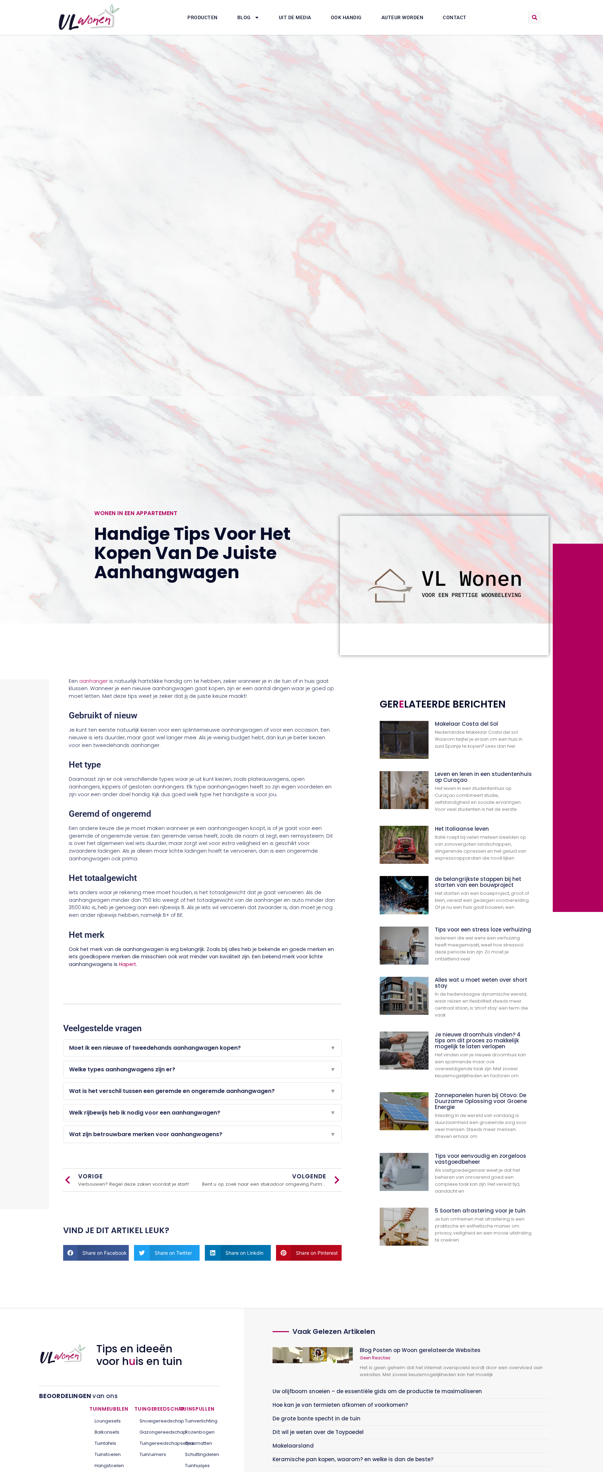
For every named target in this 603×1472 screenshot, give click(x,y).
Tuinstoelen (108, 1454)
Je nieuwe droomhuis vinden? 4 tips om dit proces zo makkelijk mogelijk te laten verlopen (478, 1040)
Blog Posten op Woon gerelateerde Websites (420, 1350)
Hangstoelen (109, 1465)
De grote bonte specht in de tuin (316, 1418)
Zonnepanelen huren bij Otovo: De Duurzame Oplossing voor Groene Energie (481, 1101)
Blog (244, 17)
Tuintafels (105, 1443)
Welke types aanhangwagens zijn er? (202, 1069)
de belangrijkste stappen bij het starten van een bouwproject (478, 882)
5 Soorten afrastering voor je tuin (480, 1210)
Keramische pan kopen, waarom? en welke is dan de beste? (353, 1459)
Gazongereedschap (154, 1432)
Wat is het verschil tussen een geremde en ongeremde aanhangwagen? (202, 1091)
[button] (534, 17)
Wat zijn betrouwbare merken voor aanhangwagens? (202, 1134)
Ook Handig (346, 17)
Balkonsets (107, 1432)
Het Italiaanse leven (462, 828)
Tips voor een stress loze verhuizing (483, 929)
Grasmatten (198, 1443)
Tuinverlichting (199, 1421)
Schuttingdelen (199, 1454)
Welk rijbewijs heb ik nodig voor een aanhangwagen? (202, 1113)
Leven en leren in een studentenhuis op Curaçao (483, 777)
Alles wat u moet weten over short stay (481, 982)
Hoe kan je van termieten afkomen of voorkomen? (340, 1405)
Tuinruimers (153, 1454)
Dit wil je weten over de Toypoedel (318, 1432)
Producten (202, 17)
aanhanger (93, 681)
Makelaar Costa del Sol (466, 723)
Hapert (127, 964)
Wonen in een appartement (135, 513)
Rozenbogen (199, 1432)
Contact (455, 17)
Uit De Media (295, 17)
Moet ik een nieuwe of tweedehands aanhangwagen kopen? (202, 1048)
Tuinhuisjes (197, 1465)
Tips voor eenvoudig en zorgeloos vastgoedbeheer (480, 1158)
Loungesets (108, 1421)
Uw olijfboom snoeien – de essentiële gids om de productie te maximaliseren (377, 1391)
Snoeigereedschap (154, 1421)
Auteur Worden (402, 17)
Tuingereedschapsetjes (154, 1443)
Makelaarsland (293, 1445)
